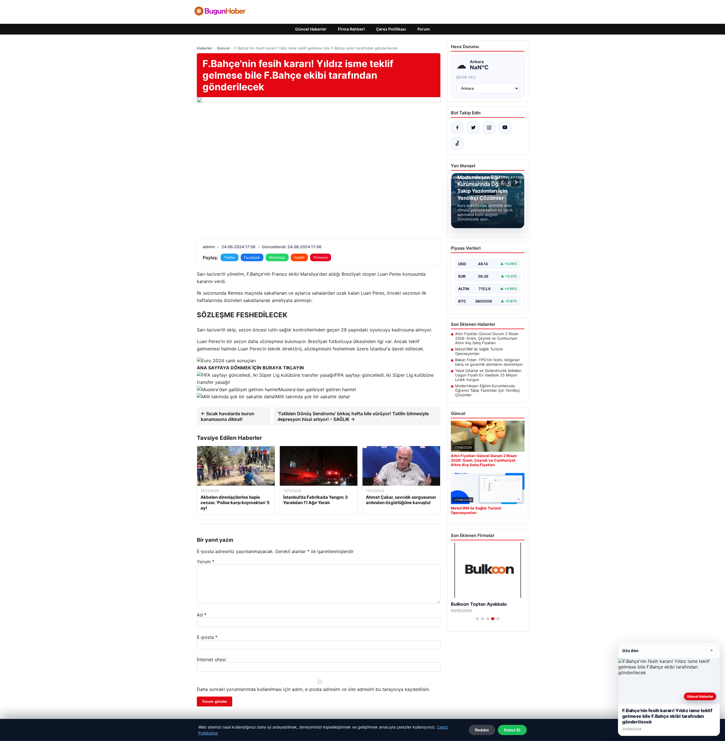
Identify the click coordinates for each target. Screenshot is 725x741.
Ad (201, 615)
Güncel (223, 48)
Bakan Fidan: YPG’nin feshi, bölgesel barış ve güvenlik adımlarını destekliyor (489, 362)
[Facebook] (457, 127)
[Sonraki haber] (515, 182)
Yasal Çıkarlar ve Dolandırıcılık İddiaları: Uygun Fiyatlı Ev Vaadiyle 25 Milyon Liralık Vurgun (488, 375)
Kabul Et (512, 730)
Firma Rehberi (351, 29)
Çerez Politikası (391, 29)
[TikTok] (457, 143)
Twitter (229, 257)
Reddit (299, 257)
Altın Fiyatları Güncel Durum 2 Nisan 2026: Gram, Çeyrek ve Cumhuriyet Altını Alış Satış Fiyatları (487, 338)
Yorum (205, 561)
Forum (423, 29)
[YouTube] (504, 127)
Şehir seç (466, 77)
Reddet (482, 730)
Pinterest (321, 257)
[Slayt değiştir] (477, 618)
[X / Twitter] (473, 127)
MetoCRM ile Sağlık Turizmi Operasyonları (479, 351)
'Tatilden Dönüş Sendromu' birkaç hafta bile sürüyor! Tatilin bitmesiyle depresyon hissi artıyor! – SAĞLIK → (353, 416)
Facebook (252, 257)
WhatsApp (277, 257)
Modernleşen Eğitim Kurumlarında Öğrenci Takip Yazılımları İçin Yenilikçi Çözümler (487, 390)
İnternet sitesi (211, 659)
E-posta (207, 637)
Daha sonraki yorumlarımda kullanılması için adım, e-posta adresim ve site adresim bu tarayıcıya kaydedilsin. (313, 689)
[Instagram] (489, 127)
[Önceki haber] (503, 182)
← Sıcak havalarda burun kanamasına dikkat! (227, 416)
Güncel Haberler (311, 29)
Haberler (204, 48)
